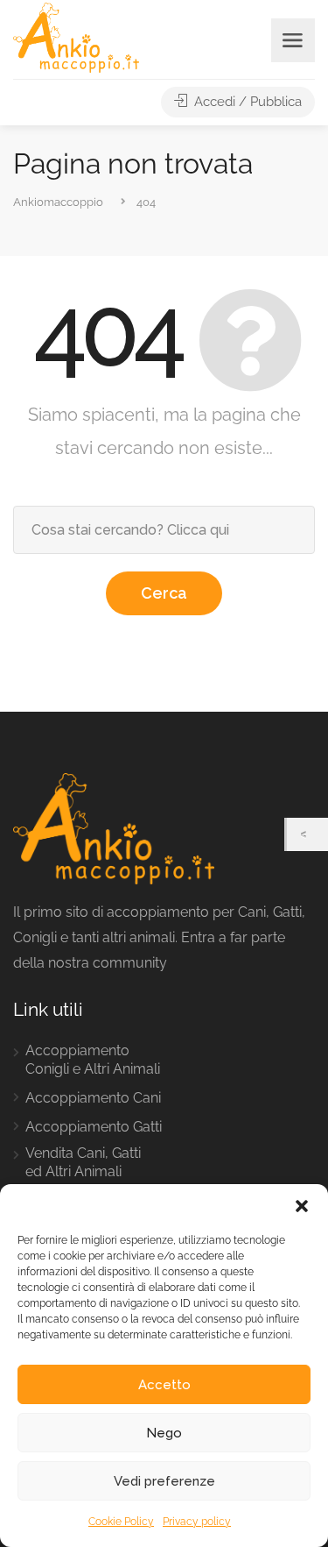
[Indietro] (307, 834)
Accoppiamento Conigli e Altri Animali (92, 1059)
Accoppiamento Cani (93, 1097)
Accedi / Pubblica (246, 102)
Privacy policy (197, 1521)
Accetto (164, 1385)
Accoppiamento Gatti (93, 1126)
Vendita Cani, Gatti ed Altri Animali (83, 1162)
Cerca (164, 593)
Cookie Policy (121, 1521)
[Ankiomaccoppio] (76, 36)
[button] (302, 1206)
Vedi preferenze (164, 1481)
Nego (164, 1433)
